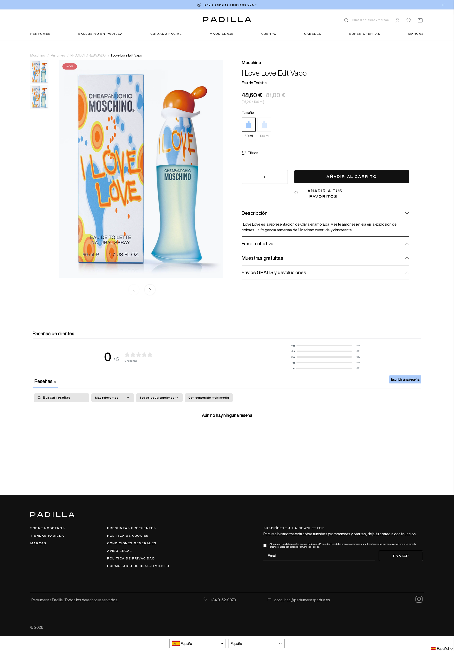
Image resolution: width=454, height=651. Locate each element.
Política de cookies (127, 535)
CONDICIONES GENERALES (131, 543)
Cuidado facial (166, 33)
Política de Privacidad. (319, 544)
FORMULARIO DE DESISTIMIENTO (138, 566)
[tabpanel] (227, 429)
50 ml (249, 136)
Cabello (313, 33)
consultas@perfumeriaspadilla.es (302, 600)
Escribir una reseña (405, 379)
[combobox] (198, 643)
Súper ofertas (364, 33)
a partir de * (231, 5)
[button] (149, 290)
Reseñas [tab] (45, 381)
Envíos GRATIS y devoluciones (274, 272)
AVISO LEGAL (119, 551)
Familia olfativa (258, 243)
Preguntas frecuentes (131, 528)
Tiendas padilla (47, 535)
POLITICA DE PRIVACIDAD (131, 558)
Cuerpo (268, 33)
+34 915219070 (223, 600)
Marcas (416, 33)
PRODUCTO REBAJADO (88, 55)
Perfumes (40, 33)
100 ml (264, 136)
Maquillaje (222, 33)
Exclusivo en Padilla (100, 33)
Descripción (254, 213)
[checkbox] (209, 397)
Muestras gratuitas (262, 258)
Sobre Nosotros (47, 528)
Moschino (38, 55)
